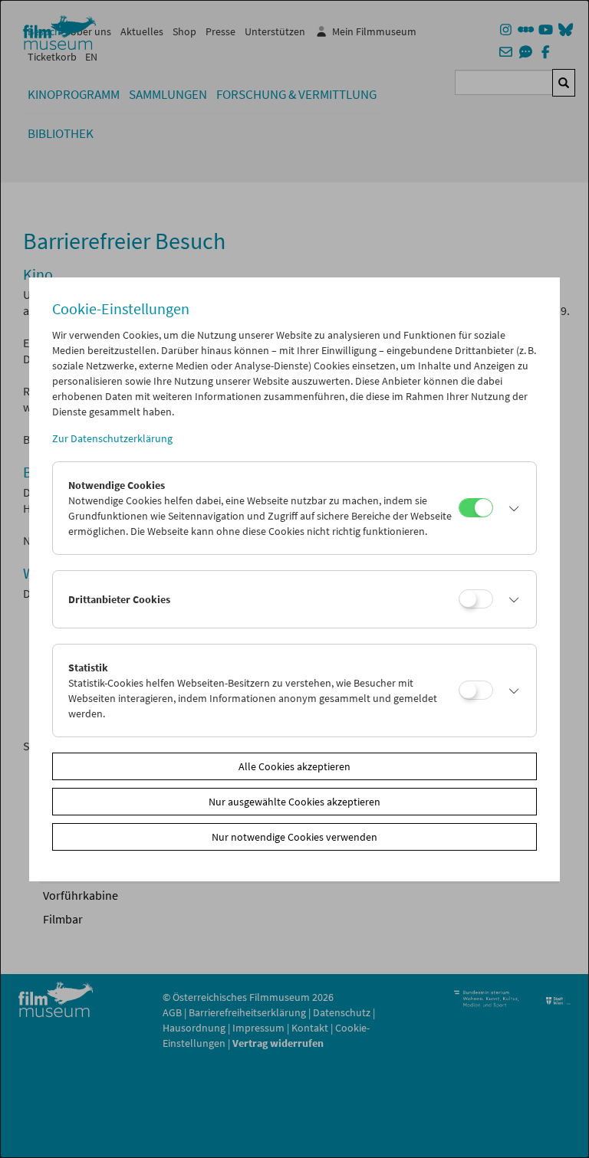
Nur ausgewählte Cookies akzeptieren (294, 802)
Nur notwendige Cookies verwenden (294, 837)
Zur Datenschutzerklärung (112, 438)
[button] (510, 508)
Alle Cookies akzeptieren (294, 766)
